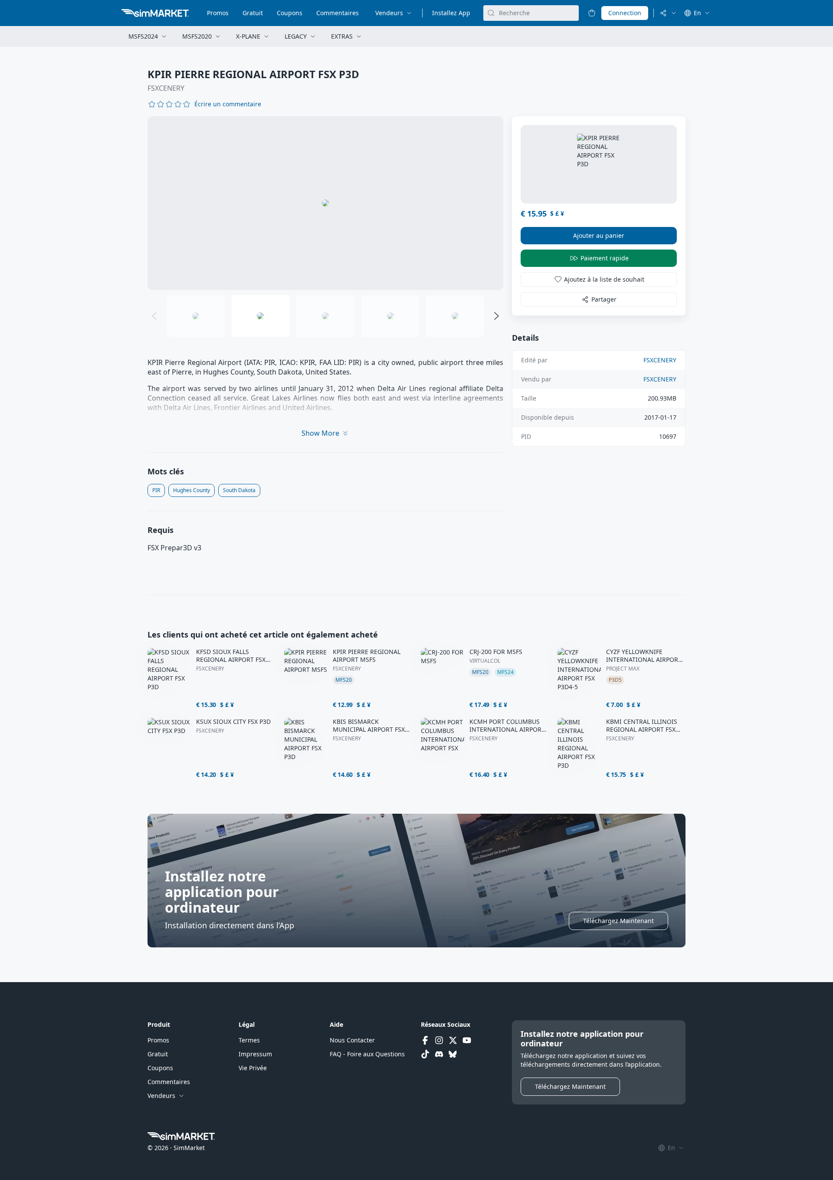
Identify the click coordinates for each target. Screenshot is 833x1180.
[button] (227, 104)
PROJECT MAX (623, 668)
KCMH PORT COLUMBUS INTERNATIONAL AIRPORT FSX (507, 725)
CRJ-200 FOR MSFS (495, 652)
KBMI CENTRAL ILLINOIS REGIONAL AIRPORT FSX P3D (641, 725)
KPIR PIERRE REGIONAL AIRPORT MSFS (366, 656)
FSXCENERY (166, 88)
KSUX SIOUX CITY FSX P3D (233, 722)
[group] (325, 203)
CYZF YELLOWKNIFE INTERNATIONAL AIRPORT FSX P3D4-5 (644, 656)
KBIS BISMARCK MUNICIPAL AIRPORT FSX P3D (369, 725)
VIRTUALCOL (484, 660)
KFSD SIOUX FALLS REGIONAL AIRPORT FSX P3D (231, 656)
